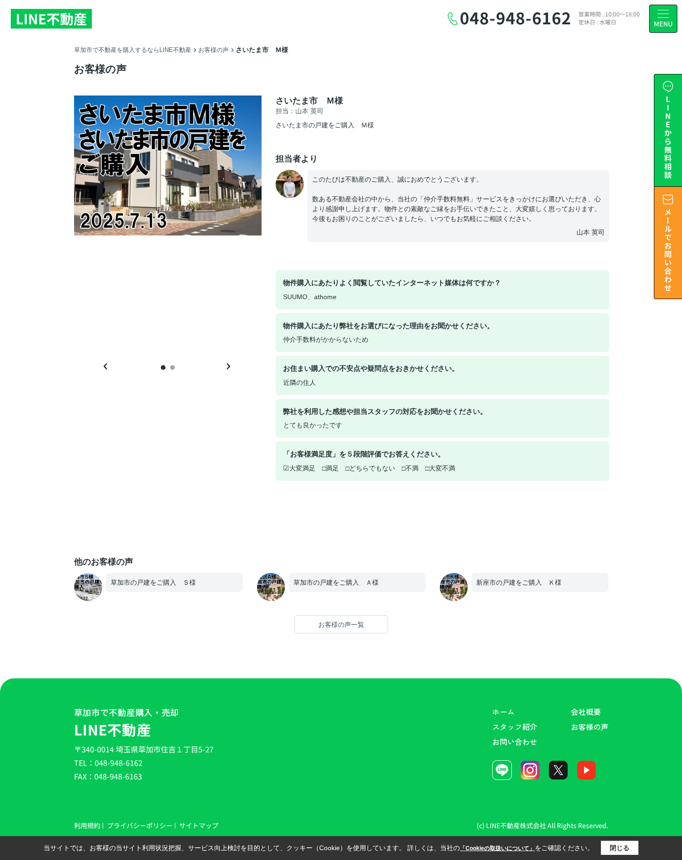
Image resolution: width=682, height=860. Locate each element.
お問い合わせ (514, 741)
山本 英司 (591, 232)
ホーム (503, 711)
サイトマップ (198, 825)
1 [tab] (163, 367)
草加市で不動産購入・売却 (127, 722)
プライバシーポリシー (139, 825)
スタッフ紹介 (514, 726)
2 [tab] (172, 367)
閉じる (620, 848)
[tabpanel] (168, 165)
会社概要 (586, 711)
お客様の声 (589, 726)
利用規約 (87, 825)
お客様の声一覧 (341, 624)
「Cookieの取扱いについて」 (497, 848)
